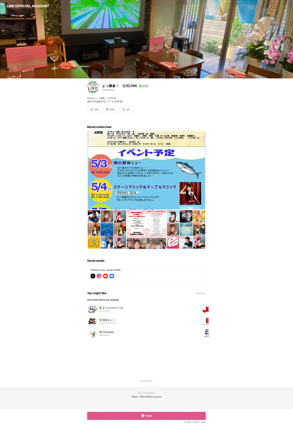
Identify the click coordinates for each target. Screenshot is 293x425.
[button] (110, 109)
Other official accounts (150, 396)
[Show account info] (143, 86)
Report (135, 396)
